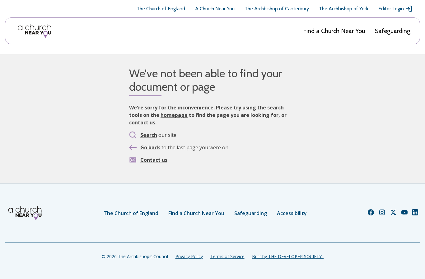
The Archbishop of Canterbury (277, 9)
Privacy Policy (189, 256)
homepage (174, 115)
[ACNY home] (34, 31)
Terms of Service (227, 256)
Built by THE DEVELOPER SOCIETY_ (288, 256)
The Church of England (161, 9)
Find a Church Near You (334, 31)
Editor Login (391, 9)
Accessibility (292, 213)
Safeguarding (392, 31)
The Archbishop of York (343, 9)
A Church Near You (215, 9)
